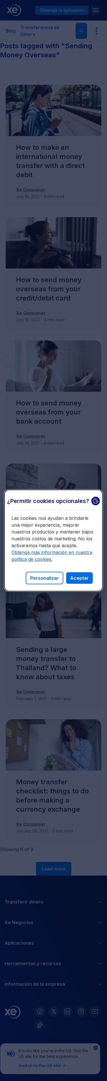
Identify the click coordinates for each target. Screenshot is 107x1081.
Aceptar (79, 578)
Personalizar (44, 578)
